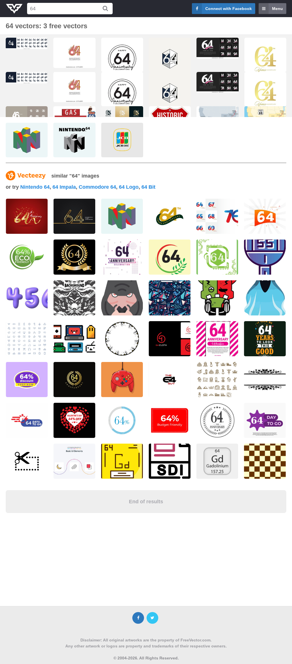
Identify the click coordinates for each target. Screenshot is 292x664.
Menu (277, 8)
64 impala (64, 187)
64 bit (148, 187)
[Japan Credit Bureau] (122, 140)
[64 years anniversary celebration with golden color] (265, 60)
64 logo (129, 187)
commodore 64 (97, 187)
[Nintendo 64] (27, 140)
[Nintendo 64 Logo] (74, 140)
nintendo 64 (35, 187)
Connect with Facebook (228, 8)
